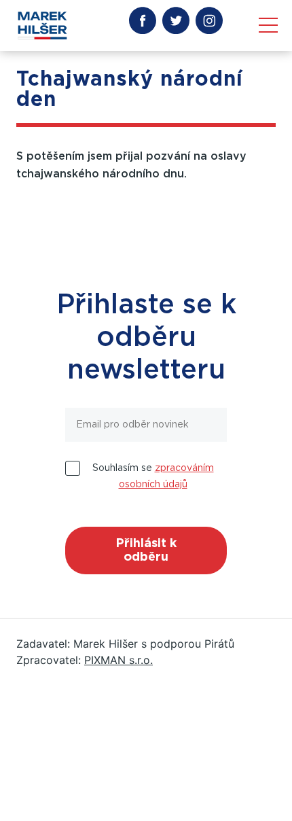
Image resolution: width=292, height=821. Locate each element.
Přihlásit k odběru (146, 550)
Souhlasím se (153, 476)
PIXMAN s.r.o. (118, 660)
